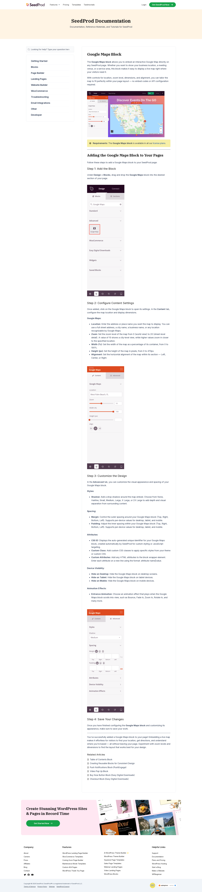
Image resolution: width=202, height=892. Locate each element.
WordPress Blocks (111, 874)
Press (26, 860)
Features (54, 5)
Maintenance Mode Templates (74, 864)
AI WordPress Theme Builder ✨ (116, 853)
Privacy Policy (42, 886)
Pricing (66, 5)
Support (155, 853)
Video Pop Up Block (99, 771)
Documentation (158, 857)
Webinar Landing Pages (113, 867)
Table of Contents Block (101, 759)
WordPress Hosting (159, 864)
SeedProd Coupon (63, 886)
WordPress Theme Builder (114, 856)
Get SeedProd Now (160, 5)
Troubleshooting (40, 97)
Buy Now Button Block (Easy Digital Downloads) (112, 775)
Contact (27, 871)
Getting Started (39, 61)
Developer (36, 115)
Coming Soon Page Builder (72, 860)
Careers (27, 857)
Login (144, 5)
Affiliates (27, 864)
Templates (76, 5)
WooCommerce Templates (72, 857)
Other (34, 109)
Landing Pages (39, 79)
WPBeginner (157, 874)
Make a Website (158, 871)
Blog (25, 867)
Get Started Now (41, 823)
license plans (159, 143)
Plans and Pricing (158, 860)
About (26, 853)
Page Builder (37, 73)
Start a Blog (156, 867)
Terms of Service (30, 886)
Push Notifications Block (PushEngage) (108, 767)
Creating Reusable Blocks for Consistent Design (112, 763)
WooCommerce (39, 91)
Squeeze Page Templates (114, 860)
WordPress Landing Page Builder (75, 853)
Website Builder (39, 85)
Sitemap (52, 886)
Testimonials (89, 5)
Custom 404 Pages (69, 867)
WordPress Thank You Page (73, 871)
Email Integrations (40, 103)
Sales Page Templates (112, 863)
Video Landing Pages (112, 870)
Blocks (34, 67)
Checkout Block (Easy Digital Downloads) (109, 779)
